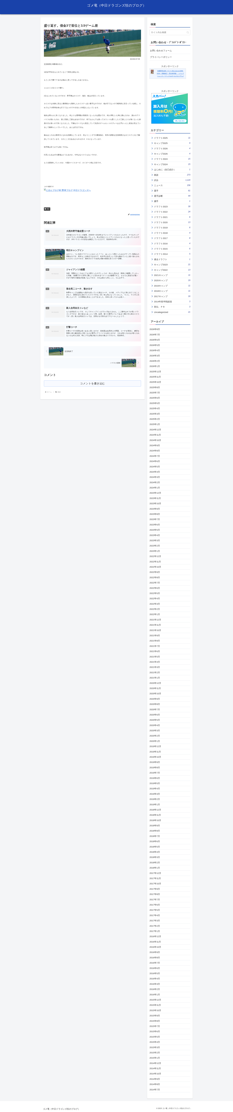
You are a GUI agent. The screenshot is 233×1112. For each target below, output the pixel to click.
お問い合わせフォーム (161, 50)
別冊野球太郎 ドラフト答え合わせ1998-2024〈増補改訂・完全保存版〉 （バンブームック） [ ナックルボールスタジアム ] (170, 73)
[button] (188, 32)
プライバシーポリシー (161, 57)
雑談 (48, 209)
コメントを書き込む (92, 383)
